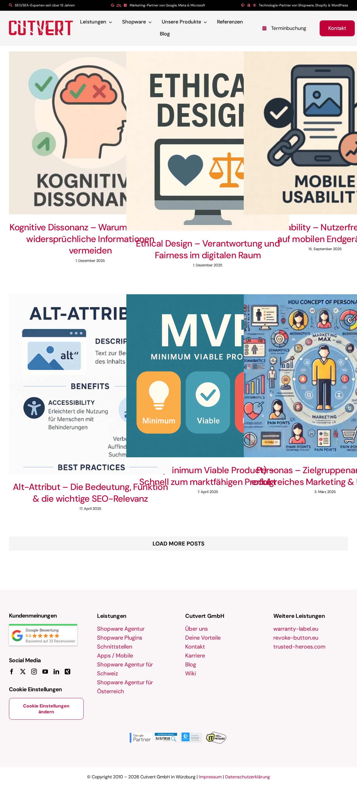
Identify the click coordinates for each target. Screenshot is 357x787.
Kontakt (195, 646)
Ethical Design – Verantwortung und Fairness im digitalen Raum (208, 249)
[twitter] (23, 671)
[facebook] (12, 671)
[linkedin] (56, 671)
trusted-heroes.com (299, 646)
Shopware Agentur (120, 628)
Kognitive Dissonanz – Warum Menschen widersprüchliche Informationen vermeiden (90, 238)
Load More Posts (178, 543)
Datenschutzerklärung (247, 777)
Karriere (195, 655)
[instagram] (34, 671)
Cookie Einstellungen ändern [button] (46, 709)
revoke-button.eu (295, 637)
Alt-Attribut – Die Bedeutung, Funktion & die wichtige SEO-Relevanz (90, 492)
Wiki (190, 673)
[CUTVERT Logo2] (41, 28)
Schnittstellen (114, 646)
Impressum (210, 777)
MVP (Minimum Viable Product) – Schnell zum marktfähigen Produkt (207, 476)
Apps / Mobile (115, 655)
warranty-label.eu (295, 628)
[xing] (67, 671)
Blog (190, 664)
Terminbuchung (288, 28)
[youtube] (45, 671)
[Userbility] (90, 132)
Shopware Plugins (119, 637)
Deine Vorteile (203, 637)
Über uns (196, 628)
